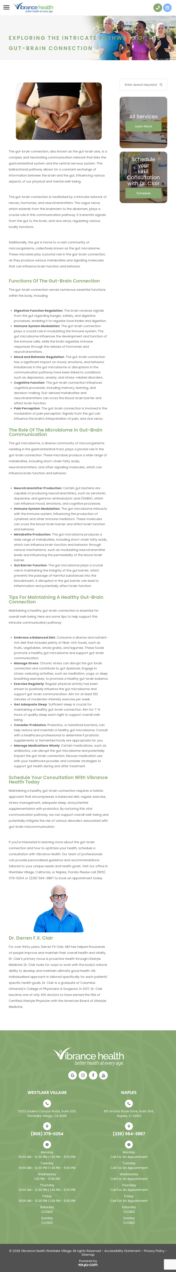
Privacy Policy (154, 1251)
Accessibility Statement (122, 1251)
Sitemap (88, 1254)
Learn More (143, 126)
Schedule (143, 193)
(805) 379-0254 (47, 1134)
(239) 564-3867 (129, 1134)
